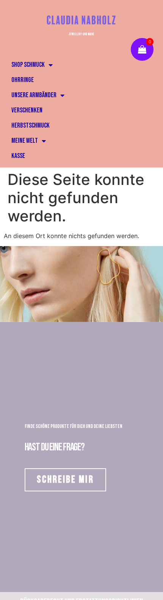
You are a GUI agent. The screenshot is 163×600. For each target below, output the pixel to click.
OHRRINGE (22, 80)
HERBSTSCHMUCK (30, 125)
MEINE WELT (24, 141)
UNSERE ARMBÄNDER (33, 95)
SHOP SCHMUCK (28, 65)
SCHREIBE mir (65, 480)
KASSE (18, 156)
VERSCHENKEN (26, 110)
